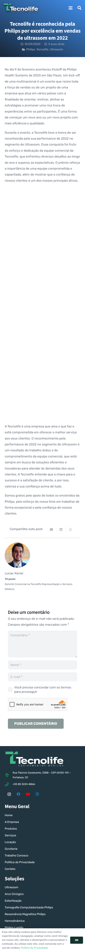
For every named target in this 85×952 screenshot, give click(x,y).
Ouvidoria (11, 849)
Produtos (11, 828)
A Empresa (12, 822)
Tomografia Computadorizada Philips (29, 907)
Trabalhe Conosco (16, 855)
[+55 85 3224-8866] (9, 784)
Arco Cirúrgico (14, 894)
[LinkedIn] (37, 794)
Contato (10, 869)
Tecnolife (42, 49)
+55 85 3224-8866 (24, 784)
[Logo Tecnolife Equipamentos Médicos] (20, 8)
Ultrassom (56, 49)
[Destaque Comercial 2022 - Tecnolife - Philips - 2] (42, 332)
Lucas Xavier (14, 573)
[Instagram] (9, 794)
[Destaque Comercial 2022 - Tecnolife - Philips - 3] (42, 275)
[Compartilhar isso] (61, 529)
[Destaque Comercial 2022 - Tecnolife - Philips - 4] (42, 388)
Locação (10, 842)
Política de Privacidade (20, 862)
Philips (30, 49)
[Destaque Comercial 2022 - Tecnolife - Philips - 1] (42, 218)
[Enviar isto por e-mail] (51, 529)
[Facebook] (18, 794)
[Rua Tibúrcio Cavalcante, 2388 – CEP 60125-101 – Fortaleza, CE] (9, 775)
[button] (70, 8)
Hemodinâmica (15, 921)
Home (8, 815)
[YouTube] (28, 794)
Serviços (10, 835)
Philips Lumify (14, 927)
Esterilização (13, 900)
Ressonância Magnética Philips (25, 914)
